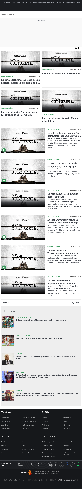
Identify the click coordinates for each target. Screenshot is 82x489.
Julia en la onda (6, 421)
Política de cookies (48, 449)
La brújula (4, 425)
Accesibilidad (67, 449)
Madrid (44, 418)
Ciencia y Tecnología (28, 449)
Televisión (25, 442)
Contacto (66, 445)
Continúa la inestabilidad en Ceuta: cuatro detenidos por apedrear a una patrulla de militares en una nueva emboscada (47, 394)
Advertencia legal (47, 445)
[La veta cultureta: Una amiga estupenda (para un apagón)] (23, 171)
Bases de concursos (48, 456)
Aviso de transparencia (49, 453)
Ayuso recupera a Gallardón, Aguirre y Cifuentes (14, 2)
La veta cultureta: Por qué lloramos (61, 73)
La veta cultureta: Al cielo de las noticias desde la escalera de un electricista (20, 82)
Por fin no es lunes (28, 425)
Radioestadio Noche (28, 418)
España (3, 442)
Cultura (24, 445)
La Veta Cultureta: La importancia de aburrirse (61, 282)
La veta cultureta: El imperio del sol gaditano (62, 195)
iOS (32, 466)
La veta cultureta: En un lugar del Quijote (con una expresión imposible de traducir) (63, 136)
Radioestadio (5, 429)
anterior (6, 303)
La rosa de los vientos (29, 421)
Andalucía (45, 425)
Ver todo (24, 428)
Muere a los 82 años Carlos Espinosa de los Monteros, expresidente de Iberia (46, 357)
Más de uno (5, 418)
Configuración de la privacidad (69, 453)
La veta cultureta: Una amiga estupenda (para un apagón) (62, 165)
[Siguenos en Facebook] (67, 464)
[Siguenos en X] (72, 464)
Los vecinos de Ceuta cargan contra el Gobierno (42, 2)
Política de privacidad (49, 442)
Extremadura (67, 418)
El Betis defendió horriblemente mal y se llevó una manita (41, 320)
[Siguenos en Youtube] (50, 464)
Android (21, 466)
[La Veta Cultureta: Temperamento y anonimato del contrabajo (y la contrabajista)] (23, 257)
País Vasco (66, 425)
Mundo (3, 445)
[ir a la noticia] (8, 322)
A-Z (77, 48)
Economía (4, 449)
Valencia (45, 429)
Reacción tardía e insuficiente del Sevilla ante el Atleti (39, 338)
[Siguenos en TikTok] (56, 464)
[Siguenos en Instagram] (61, 464)
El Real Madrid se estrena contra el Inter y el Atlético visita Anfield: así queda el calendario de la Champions (46, 376)
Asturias (65, 421)
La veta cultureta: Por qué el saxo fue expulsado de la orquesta (19, 113)
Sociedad (4, 453)
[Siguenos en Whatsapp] (78, 464)
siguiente (75, 303)
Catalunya (45, 421)
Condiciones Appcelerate (71, 442)
